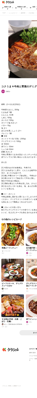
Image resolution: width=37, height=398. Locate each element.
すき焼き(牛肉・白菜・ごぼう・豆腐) (12, 320)
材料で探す (32, 352)
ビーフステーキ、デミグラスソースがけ (12, 284)
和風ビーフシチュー (10, 248)
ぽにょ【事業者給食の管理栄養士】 (13, 324)
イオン (8, 91)
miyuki (6, 288)
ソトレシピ (7, 251)
